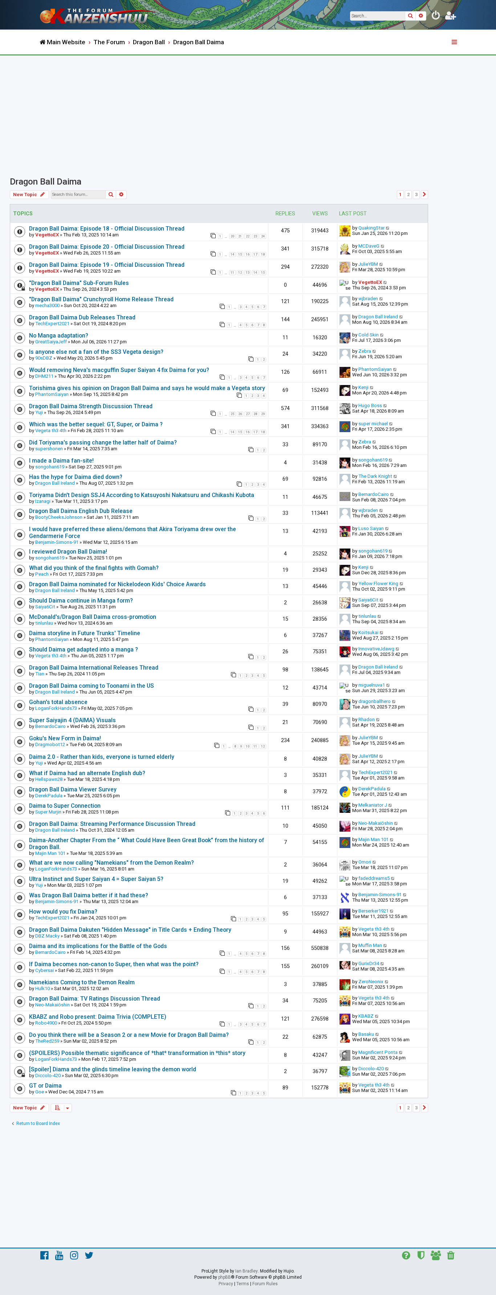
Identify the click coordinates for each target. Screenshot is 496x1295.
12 (240, 272)
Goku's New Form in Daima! (65, 738)
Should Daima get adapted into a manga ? (83, 649)
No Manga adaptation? (58, 335)
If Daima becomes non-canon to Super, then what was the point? (114, 964)
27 (247, 414)
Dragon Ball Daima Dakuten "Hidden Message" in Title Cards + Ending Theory (130, 929)
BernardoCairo (373, 494)
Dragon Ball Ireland (378, 316)
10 (247, 746)
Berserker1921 (373, 911)
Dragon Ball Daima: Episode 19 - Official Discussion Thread (106, 264)
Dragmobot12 (50, 744)
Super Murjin (48, 812)
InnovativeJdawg (376, 648)
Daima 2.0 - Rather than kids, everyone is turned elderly (101, 756)
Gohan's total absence (58, 702)
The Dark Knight (375, 476)
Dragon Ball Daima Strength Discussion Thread (91, 406)
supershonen (49, 448)
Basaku (366, 1034)
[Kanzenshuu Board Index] (99, 15)
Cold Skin (368, 335)
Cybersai (44, 970)
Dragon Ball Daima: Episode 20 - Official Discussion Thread (106, 246)
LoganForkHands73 (56, 708)
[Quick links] (455, 42)
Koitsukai (368, 632)
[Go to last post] (388, 228)
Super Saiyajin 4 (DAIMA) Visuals (72, 720)
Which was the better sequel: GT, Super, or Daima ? (96, 424)
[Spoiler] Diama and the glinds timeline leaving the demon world (112, 1069)
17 (255, 254)
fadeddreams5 (374, 878)
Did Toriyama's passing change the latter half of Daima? (103, 442)
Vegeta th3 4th (50, 430)
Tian (39, 674)
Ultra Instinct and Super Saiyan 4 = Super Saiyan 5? (96, 879)
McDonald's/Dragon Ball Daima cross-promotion (92, 616)
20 (232, 236)
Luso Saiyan (371, 528)
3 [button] (416, 194)
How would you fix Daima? (63, 911)
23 (255, 236)
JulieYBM (368, 264)
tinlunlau (44, 623)
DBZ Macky (47, 936)
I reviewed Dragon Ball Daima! (68, 551)
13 (247, 272)
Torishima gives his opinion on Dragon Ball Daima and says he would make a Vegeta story (147, 388)
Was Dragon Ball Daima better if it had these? (88, 895)
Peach (42, 574)
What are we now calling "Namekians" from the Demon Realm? (111, 862)
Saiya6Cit (45, 606)
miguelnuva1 (371, 685)
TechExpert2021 (52, 323)
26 (240, 414)
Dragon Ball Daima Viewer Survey (73, 789)
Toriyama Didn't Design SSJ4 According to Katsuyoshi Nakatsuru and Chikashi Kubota (141, 495)
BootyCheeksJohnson (58, 517)
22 (247, 236)
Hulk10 (42, 988)
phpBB (224, 1277)
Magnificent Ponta (378, 1052)
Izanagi (42, 501)
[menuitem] (436, 16)
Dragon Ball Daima (45, 182)
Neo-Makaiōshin (375, 823)
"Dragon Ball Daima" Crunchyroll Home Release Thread (101, 299)
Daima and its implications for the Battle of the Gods (98, 946)
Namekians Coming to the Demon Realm (82, 982)
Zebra (364, 351)
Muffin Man (370, 945)
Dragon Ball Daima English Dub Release (81, 511)
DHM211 (44, 376)
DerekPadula (48, 795)
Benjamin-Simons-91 (56, 542)
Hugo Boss (370, 405)
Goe (39, 1092)
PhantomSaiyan (375, 369)
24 (263, 236)
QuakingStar (371, 228)
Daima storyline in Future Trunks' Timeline (84, 633)
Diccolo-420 (48, 1075)
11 (232, 272)
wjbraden (368, 298)
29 (263, 414)
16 (247, 254)
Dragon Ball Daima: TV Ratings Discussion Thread (94, 998)
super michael (373, 423)
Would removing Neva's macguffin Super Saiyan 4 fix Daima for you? (119, 370)
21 (240, 236)
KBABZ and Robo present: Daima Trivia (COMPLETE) (97, 1016)
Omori (364, 862)
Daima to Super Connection (65, 805)
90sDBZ (43, 358)
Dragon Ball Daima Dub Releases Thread (82, 317)
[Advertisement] (248, 110)
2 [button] (408, 194)
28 (255, 414)
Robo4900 (46, 1023)
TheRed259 (47, 1041)
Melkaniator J (372, 805)
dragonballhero (374, 701)
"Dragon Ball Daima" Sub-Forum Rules (79, 283)
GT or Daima (45, 1085)
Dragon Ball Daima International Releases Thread (93, 667)
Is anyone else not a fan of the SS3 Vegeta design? (96, 351)
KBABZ (366, 1016)
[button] (424, 194)
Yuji (39, 412)
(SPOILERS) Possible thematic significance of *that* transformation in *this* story (137, 1053)
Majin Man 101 (50, 853)
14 (232, 254)
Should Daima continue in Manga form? (81, 600)
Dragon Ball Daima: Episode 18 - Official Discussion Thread (106, 228)
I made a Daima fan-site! (61, 460)
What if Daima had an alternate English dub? (87, 773)
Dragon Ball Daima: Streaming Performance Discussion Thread (112, 823)
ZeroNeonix (370, 981)
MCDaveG (368, 246)
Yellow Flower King (378, 583)
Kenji (363, 387)
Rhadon (366, 719)
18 (263, 254)
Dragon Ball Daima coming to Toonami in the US (91, 685)
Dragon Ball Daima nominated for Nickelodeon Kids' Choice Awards (117, 584)
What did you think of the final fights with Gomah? (94, 567)
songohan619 (49, 466)
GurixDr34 (368, 963)
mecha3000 (47, 305)
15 (240, 254)
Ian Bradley (246, 1271)
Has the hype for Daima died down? (75, 476)
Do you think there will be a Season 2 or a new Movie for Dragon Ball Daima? (129, 1034)
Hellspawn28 (48, 779)
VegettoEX (47, 234)
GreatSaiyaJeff (51, 341)
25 (232, 414)
